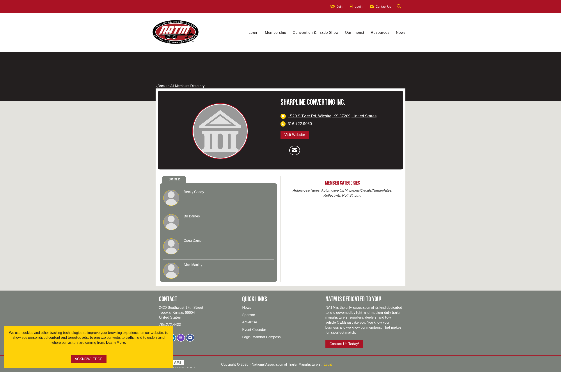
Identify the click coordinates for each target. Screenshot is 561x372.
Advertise (249, 322)
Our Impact (354, 32)
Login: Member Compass (261, 337)
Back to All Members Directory (181, 86)
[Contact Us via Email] (190, 338)
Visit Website (294, 135)
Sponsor (248, 315)
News (400, 32)
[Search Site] (399, 6)
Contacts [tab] (175, 179)
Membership (275, 32)
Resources (380, 32)
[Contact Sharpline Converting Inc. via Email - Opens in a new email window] (294, 150)
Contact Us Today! (344, 344)
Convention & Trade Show (315, 32)
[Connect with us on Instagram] (181, 338)
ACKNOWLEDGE (89, 359)
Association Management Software (175, 367)
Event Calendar (254, 329)
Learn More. (116, 342)
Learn (253, 32)
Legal (328, 364)
